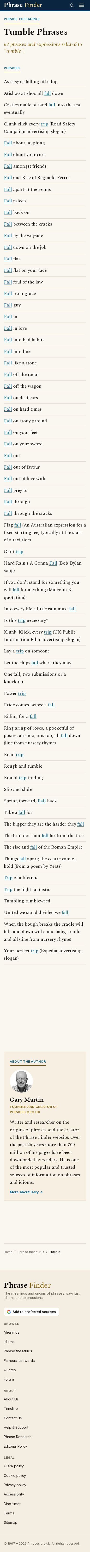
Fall (8, 143)
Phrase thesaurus (31, 1252)
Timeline (11, 1408)
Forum (9, 1379)
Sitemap (10, 1522)
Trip (8, 877)
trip (44, 124)
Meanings (11, 1332)
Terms (9, 1513)
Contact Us (13, 1418)
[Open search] (71, 5)
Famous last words (19, 1361)
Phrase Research (17, 1437)
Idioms (9, 1342)
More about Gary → (26, 1192)
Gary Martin (27, 1100)
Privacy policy (15, 1485)
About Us (11, 1399)
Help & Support (16, 1427)
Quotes (10, 1370)
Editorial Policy (15, 1446)
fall (47, 93)
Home (8, 1252)
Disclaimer (12, 1504)
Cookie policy (15, 1475)
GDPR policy (14, 1466)
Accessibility (14, 1494)
